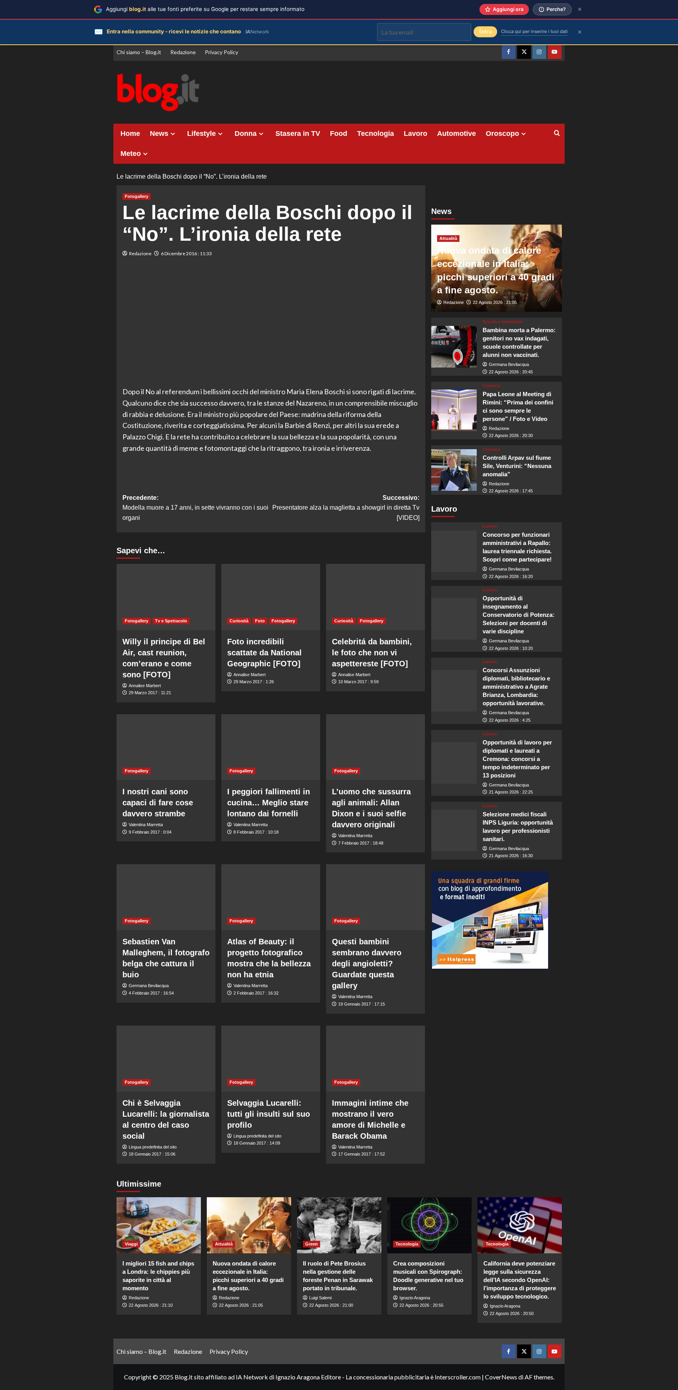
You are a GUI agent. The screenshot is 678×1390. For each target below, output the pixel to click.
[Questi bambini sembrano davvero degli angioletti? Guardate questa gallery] (375, 897)
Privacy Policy (221, 52)
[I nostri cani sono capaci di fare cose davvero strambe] (166, 747)
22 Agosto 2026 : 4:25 (509, 720)
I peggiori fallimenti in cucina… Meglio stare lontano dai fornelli (268, 802)
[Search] (557, 133)
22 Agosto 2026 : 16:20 (511, 576)
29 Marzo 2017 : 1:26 (253, 681)
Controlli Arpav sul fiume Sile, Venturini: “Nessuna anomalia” (517, 465)
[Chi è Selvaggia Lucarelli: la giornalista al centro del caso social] (166, 1059)
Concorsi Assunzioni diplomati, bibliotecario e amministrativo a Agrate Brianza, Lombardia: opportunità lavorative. (516, 686)
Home (130, 133)
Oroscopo (502, 133)
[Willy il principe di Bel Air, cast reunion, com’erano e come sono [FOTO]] (166, 597)
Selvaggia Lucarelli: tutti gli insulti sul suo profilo (268, 1114)
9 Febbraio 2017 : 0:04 (150, 832)
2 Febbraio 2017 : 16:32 (256, 993)
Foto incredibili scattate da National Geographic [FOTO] (264, 652)
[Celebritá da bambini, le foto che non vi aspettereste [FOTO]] (375, 597)
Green (311, 1244)
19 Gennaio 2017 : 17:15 (361, 1004)
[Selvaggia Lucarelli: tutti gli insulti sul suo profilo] (270, 1059)
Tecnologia (375, 133)
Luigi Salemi (320, 1297)
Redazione (183, 52)
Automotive (456, 133)
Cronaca (491, 385)
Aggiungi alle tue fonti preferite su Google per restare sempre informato (205, 9)
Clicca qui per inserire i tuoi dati (534, 31)
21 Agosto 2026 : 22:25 (511, 792)
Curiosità (239, 620)
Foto (260, 620)
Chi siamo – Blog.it (139, 52)
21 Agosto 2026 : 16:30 (511, 855)
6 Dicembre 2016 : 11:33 (186, 253)
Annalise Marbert (145, 685)
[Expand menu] (172, 133)
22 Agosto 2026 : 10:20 (511, 648)
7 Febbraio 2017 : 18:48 (360, 843)
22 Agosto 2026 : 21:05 (495, 302)
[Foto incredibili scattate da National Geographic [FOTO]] (270, 597)
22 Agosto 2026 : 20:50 (512, 1313)
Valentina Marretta (146, 824)
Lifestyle (201, 133)
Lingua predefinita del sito (153, 1147)
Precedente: (195, 507)
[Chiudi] (580, 9)
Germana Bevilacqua (149, 985)
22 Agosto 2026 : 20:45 (511, 371)
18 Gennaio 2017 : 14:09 (256, 1143)
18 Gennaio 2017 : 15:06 (152, 1154)
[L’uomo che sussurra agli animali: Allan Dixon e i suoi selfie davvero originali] (375, 747)
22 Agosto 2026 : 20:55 (421, 1305)
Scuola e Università (502, 322)
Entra (485, 32)
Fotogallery (136, 196)
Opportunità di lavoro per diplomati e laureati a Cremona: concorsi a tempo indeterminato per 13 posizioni (517, 758)
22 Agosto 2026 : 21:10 (151, 1305)
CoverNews (501, 1377)
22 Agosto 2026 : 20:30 (511, 435)
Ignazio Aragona (414, 1297)
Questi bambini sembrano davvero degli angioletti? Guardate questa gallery (366, 963)
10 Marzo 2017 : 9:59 (358, 681)
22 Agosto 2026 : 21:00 (331, 1305)
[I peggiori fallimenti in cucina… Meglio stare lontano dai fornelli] (270, 747)
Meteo (130, 153)
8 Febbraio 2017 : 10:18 (256, 832)
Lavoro (415, 133)
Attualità (448, 238)
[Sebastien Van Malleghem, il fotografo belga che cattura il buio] (166, 897)
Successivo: (345, 507)
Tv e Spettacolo (171, 620)
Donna (246, 133)
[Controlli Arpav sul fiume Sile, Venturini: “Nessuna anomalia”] (454, 470)
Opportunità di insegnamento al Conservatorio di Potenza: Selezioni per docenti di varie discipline (518, 615)
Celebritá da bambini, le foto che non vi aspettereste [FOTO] (372, 652)
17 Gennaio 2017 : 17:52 (361, 1154)
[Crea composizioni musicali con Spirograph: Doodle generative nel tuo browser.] (429, 1225)
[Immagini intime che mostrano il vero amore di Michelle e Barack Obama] (375, 1059)
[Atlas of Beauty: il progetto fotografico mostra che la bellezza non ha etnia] (270, 897)
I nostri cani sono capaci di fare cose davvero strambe (157, 802)
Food (338, 133)
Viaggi (131, 1244)
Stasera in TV (297, 133)
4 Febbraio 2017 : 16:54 (151, 993)
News (159, 133)
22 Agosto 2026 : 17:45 (511, 490)
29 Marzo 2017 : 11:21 (150, 692)
